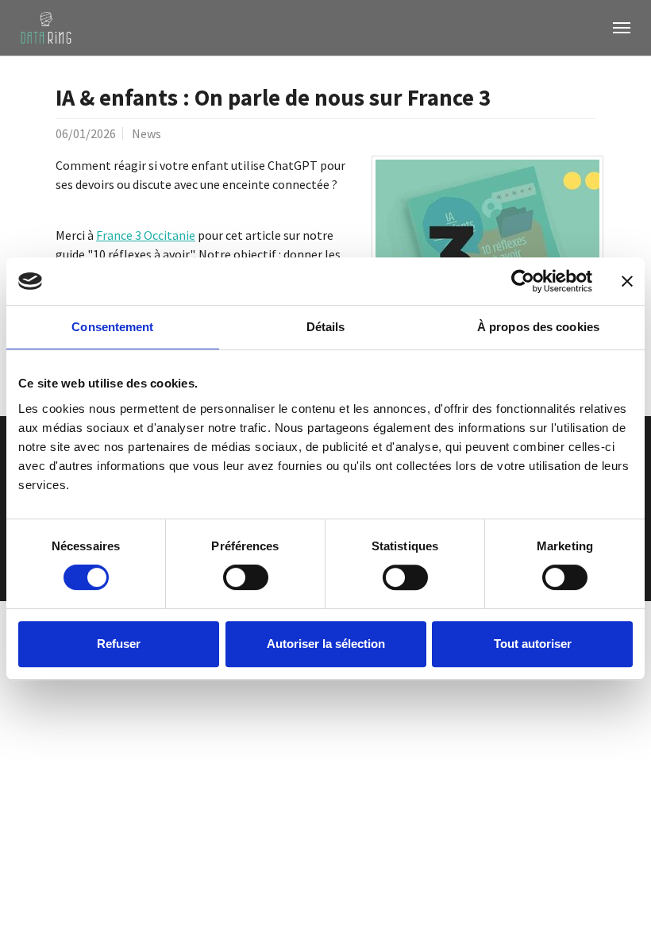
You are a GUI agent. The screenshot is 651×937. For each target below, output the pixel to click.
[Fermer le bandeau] (627, 281)
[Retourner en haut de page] (616, 902)
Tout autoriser (533, 643)
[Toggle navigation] (621, 27)
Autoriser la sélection (326, 643)
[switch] (245, 577)
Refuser (119, 643)
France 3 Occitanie (145, 235)
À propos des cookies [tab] (538, 327)
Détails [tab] (325, 327)
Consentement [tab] (112, 327)
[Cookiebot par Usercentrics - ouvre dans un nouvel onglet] (522, 281)
